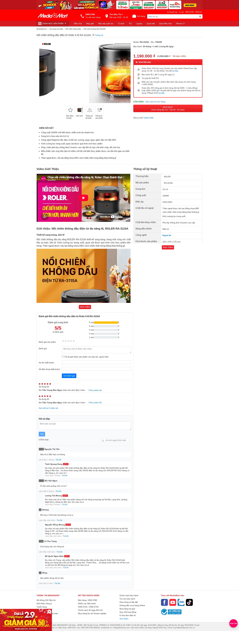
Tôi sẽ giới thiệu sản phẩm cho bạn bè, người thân (86, 357)
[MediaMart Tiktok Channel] (189, 602)
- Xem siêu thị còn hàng (154, 102)
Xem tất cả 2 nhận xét (48, 408)
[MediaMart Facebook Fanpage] (164, 602)
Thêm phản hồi (95, 390)
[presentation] (41, 72)
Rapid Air (167, 235)
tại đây (175, 71)
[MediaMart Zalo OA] (181, 602)
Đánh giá (43, 348)
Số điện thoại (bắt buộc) (49, 369)
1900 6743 (93, 607)
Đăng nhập (189, 12)
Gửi (42, 434)
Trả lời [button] (58, 460)
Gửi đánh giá (69, 376)
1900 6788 (148, 118)
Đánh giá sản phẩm (47, 342)
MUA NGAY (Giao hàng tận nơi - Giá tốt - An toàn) (168, 108)
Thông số (98, 35)
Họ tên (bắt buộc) (46, 362)
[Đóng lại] (49, 611)
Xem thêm (123, 619)
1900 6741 (82, 607)
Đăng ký (198, 12)
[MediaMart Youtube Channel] (172, 602)
